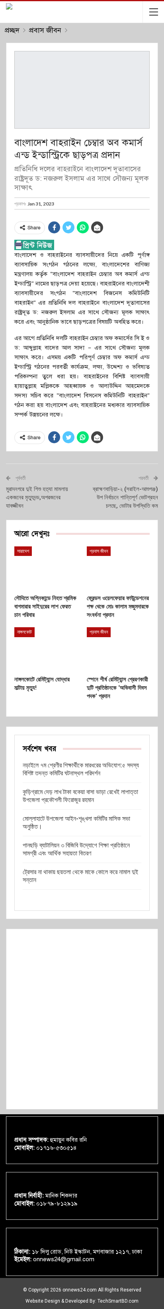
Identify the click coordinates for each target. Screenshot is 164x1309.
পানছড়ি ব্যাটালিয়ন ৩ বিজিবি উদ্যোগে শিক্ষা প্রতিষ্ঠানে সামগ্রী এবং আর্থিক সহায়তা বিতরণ (76, 849)
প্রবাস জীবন (99, 551)
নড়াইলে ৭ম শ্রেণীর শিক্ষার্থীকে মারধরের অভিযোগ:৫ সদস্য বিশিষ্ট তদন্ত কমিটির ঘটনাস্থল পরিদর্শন (81, 769)
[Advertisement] (82, 1019)
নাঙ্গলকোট (24, 632)
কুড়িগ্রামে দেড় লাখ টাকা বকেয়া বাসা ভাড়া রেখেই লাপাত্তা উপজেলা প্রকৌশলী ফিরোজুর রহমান (80, 796)
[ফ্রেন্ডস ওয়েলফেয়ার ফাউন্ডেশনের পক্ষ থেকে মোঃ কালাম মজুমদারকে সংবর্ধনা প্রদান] (118, 568)
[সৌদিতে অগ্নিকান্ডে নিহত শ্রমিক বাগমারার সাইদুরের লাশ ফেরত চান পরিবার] (45, 568)
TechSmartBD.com (118, 1301)
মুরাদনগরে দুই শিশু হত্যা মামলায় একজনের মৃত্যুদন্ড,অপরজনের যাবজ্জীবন (37, 497)
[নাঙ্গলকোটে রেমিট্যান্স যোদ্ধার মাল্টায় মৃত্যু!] (45, 649)
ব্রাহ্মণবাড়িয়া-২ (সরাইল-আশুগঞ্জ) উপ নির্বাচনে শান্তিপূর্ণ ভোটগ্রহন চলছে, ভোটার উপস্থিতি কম (125, 497)
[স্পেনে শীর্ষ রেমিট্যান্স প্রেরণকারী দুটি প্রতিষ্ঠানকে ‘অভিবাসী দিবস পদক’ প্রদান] (118, 649)
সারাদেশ (23, 551)
